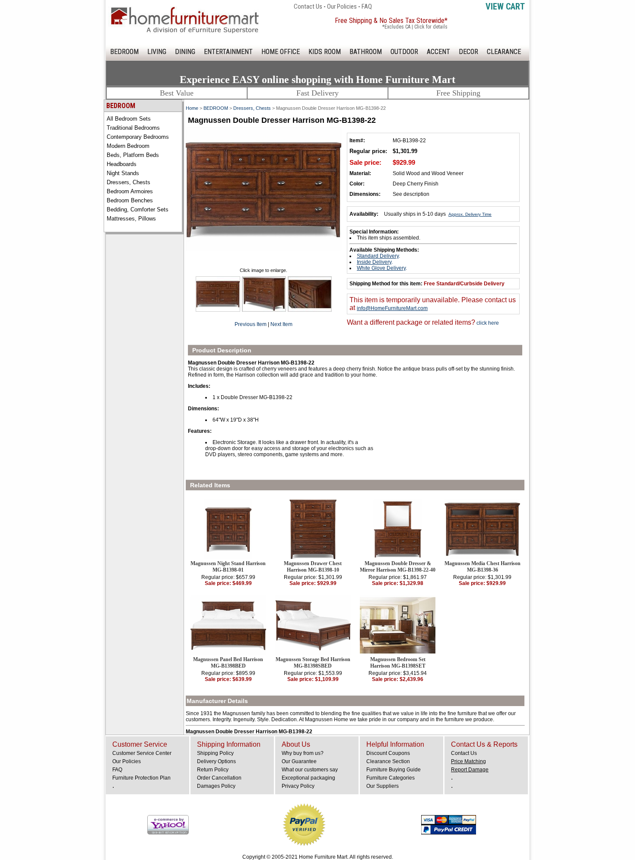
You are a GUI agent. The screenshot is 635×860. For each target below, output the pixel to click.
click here (487, 323)
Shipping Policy (215, 753)
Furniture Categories (390, 778)
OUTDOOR (404, 52)
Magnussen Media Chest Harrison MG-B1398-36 (482, 566)
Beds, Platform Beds (133, 155)
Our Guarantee (299, 761)
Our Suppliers (382, 786)
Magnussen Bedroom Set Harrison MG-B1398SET (397, 662)
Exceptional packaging (308, 778)
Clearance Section (388, 761)
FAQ (367, 6)
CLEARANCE (504, 52)
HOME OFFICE (280, 52)
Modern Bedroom (128, 146)
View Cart (505, 6)
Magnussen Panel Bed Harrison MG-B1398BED (228, 662)
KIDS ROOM (324, 52)
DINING (185, 52)
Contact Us (308, 6)
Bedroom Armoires (130, 191)
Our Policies (342, 6)
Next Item (281, 324)
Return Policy (213, 770)
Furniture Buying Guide (393, 770)
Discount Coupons (388, 753)
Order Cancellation (219, 778)
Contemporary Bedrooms (138, 137)
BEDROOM (124, 52)
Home (192, 108)
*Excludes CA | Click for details (415, 27)
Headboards (122, 164)
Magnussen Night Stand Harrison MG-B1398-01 (228, 566)
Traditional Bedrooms (133, 128)
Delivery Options (216, 761)
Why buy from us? (303, 753)
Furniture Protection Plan (141, 778)
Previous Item (251, 324)
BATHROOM (365, 52)
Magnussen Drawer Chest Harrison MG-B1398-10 (313, 566)
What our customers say (310, 770)
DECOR (468, 52)
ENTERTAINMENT (228, 52)
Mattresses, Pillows (131, 218)
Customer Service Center (141, 753)
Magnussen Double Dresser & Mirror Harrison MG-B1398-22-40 (397, 566)
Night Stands (123, 173)
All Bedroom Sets (129, 118)
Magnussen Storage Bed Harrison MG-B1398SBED (313, 662)
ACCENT (438, 52)
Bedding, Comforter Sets (137, 209)
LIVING (156, 52)
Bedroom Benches (130, 200)
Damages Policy (216, 786)
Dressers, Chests (128, 182)
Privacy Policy (298, 786)
